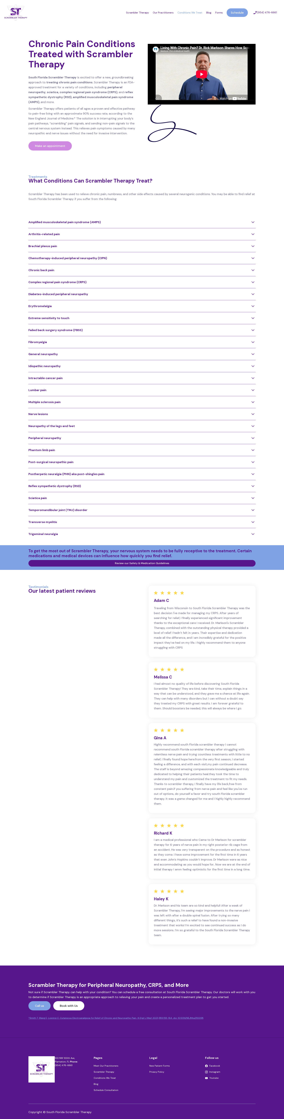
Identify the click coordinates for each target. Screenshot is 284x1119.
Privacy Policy (156, 1071)
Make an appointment (50, 146)
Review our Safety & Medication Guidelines (142, 563)
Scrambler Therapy (137, 12)
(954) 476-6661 (66, 1063)
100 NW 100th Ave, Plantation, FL (65, 1060)
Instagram (214, 1071)
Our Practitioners (163, 12)
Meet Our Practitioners (106, 1065)
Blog (208, 12)
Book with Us (69, 1006)
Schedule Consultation (106, 1090)
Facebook (214, 1065)
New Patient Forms (159, 1065)
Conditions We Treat (190, 12)
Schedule (237, 13)
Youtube (214, 1077)
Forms (219, 12)
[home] (16, 12)
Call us (39, 1006)
